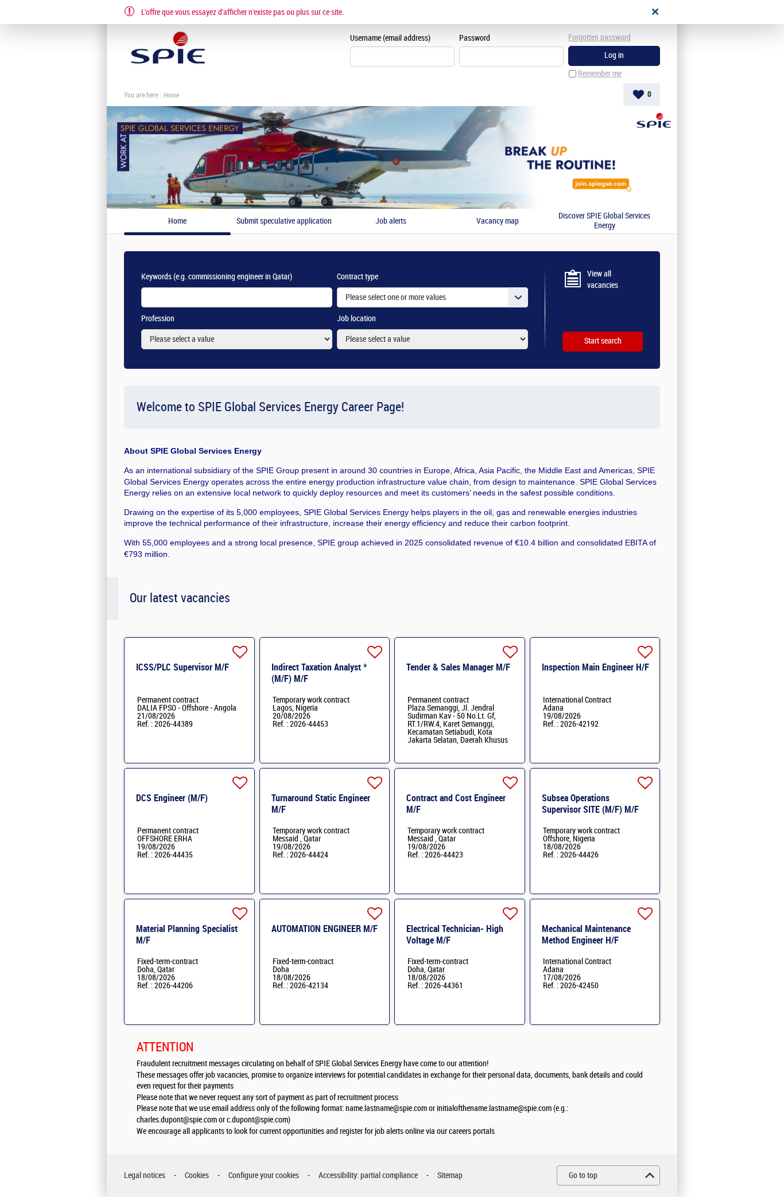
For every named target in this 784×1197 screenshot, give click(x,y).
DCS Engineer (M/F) (172, 798)
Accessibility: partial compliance (368, 1175)
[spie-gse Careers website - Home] (168, 49)
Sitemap (450, 1175)
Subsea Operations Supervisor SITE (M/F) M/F (590, 804)
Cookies (197, 1175)
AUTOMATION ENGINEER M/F (324, 928)
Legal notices (144, 1175)
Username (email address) (390, 38)
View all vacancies (602, 279)
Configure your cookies (263, 1175)
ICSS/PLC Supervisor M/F (182, 667)
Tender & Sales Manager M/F (458, 667)
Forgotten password (599, 37)
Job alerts (390, 221)
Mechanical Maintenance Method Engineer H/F (586, 934)
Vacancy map (497, 221)
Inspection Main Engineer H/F (595, 667)
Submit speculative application (284, 221)
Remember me (600, 74)
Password (474, 38)
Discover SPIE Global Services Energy (604, 221)
